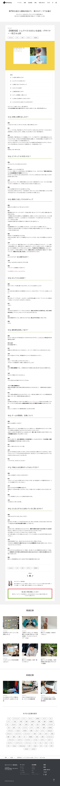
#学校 (51, 745)
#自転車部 (50, 721)
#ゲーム (42, 730)
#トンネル (35, 739)
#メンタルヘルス (50, 736)
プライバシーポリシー (35, 774)
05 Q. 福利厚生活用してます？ (18, 330)
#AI (9, 718)
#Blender (26, 748)
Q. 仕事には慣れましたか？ (17, 77)
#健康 (39, 721)
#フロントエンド (11, 739)
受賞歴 (33, 772)
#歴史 (32, 724)
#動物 (31, 730)
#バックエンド (28, 739)
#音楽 (35, 733)
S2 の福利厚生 (40, 337)
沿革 (32, 770)
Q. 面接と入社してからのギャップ (18, 84)
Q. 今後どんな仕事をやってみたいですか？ (20, 98)
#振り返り (25, 730)
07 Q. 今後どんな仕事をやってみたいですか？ (23, 467)
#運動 (44, 721)
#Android (33, 748)
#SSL (40, 742)
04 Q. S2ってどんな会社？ (17, 278)
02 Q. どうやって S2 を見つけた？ (19, 156)
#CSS (37, 730)
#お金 (40, 733)
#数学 (14, 727)
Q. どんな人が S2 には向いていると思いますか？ (21, 102)
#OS (51, 742)
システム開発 (22, 772)
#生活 (37, 724)
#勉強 (42, 736)
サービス (19, 2)
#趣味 (14, 736)
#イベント (44, 718)
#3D (46, 745)
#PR (17, 37)
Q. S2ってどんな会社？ (16, 88)
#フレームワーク (27, 733)
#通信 (44, 727)
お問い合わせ (42, 2)
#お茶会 (26, 724)
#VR (35, 742)
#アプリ (31, 727)
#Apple (35, 745)
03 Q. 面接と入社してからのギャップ (20, 199)
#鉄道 (52, 733)
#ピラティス (20, 739)
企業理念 (33, 767)
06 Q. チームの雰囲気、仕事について (20, 415)
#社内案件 (37, 718)
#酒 (19, 727)
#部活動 (43, 724)
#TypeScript (50, 730)
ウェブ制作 (22, 768)
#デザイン (28, 37)
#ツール (24, 718)
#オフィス (30, 718)
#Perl (46, 742)
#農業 (8, 736)
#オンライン (10, 742)
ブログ (48, 2)
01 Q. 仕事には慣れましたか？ (18, 117)
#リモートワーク (18, 733)
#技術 (37, 736)
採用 (35, 2)
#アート (9, 721)
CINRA (11, 182)
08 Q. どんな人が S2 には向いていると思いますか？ (25, 508)
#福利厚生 (35, 37)
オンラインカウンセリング (33, 401)
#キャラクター (50, 724)
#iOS (8, 745)
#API (41, 745)
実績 (25, 2)
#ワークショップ (16, 718)
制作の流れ (22, 767)
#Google (14, 745)
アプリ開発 (22, 770)
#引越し (15, 721)
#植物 (26, 721)
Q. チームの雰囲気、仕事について (18, 95)
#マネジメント (9, 733)
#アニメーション (28, 742)
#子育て (38, 727)
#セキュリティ (10, 730)
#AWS (29, 745)
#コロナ (46, 733)
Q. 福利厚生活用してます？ (17, 91)
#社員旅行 (32, 721)
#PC (24, 736)
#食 (8, 727)
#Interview (11, 37)
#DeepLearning (22, 745)
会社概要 (33, 768)
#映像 (21, 721)
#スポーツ (49, 739)
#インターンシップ (19, 742)
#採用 (22, 37)
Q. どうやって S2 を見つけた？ (18, 81)
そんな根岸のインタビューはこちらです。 (16, 271)
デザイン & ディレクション (24, 774)
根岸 (35, 249)
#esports (18, 730)
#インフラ (25, 727)
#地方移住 (50, 727)
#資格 (19, 736)
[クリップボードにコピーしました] (32, 576)
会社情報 (30, 2)
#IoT (50, 718)
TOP (6, 757)
